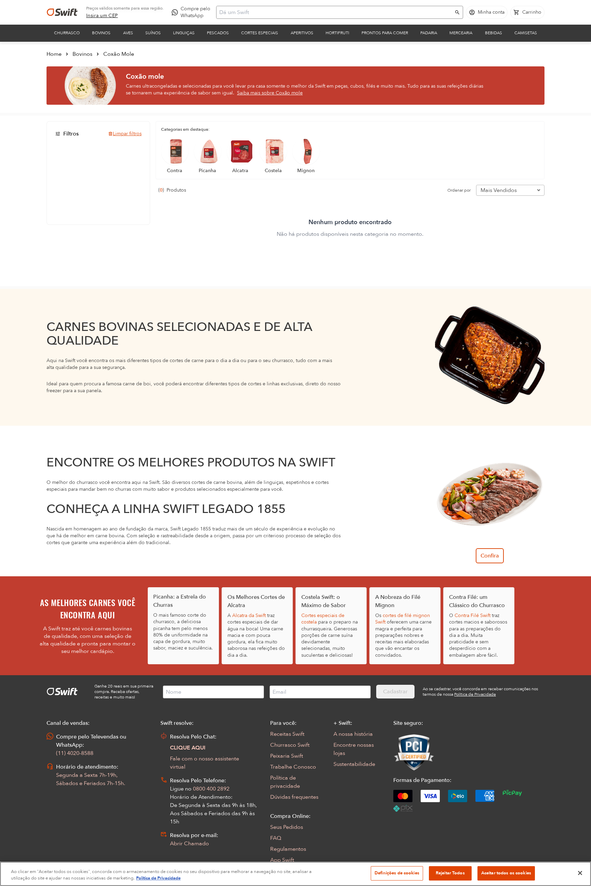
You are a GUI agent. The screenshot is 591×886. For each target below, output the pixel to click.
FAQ (275, 838)
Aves (128, 33)
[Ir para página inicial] (62, 12)
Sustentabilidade (354, 764)
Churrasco (67, 33)
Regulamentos (288, 849)
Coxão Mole (118, 54)
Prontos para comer (385, 33)
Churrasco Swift (290, 745)
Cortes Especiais (259, 33)
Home (54, 54)
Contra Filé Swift (472, 615)
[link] (102, 15)
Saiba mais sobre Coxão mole (270, 93)
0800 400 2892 (211, 789)
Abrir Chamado (189, 843)
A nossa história (353, 734)
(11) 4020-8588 (74, 753)
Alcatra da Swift (249, 615)
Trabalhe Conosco (293, 767)
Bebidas (493, 33)
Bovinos (101, 33)
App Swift (282, 860)
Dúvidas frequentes (294, 797)
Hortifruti (337, 33)
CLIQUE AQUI (188, 748)
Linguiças (184, 33)
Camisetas (525, 33)
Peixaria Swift (286, 756)
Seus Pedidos (286, 827)
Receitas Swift (287, 734)
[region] (295, 874)
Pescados (218, 33)
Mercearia (460, 33)
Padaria (428, 33)
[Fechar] (580, 873)
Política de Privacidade (158, 878)
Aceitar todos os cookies (506, 873)
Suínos (153, 33)
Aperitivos (302, 33)
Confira (490, 556)
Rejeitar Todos (450, 873)
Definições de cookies (397, 873)
